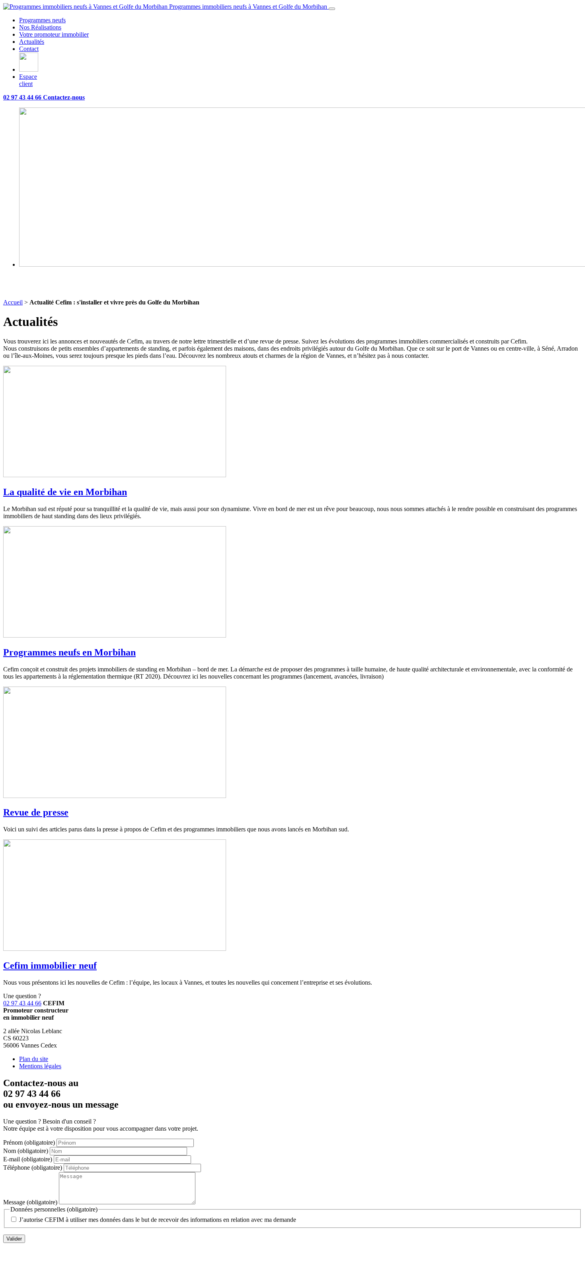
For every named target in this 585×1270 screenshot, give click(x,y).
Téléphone (32, 1167)
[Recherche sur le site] (28, 69)
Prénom (29, 1142)
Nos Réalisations (40, 27)
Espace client (28, 80)
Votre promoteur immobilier (54, 34)
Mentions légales (40, 1066)
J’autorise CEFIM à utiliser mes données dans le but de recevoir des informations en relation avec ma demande (157, 1219)
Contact (29, 48)
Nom (25, 1150)
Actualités (31, 41)
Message (30, 1202)
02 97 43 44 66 (22, 1003)
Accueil (13, 302)
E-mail (27, 1159)
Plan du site (33, 1058)
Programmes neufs (42, 20)
